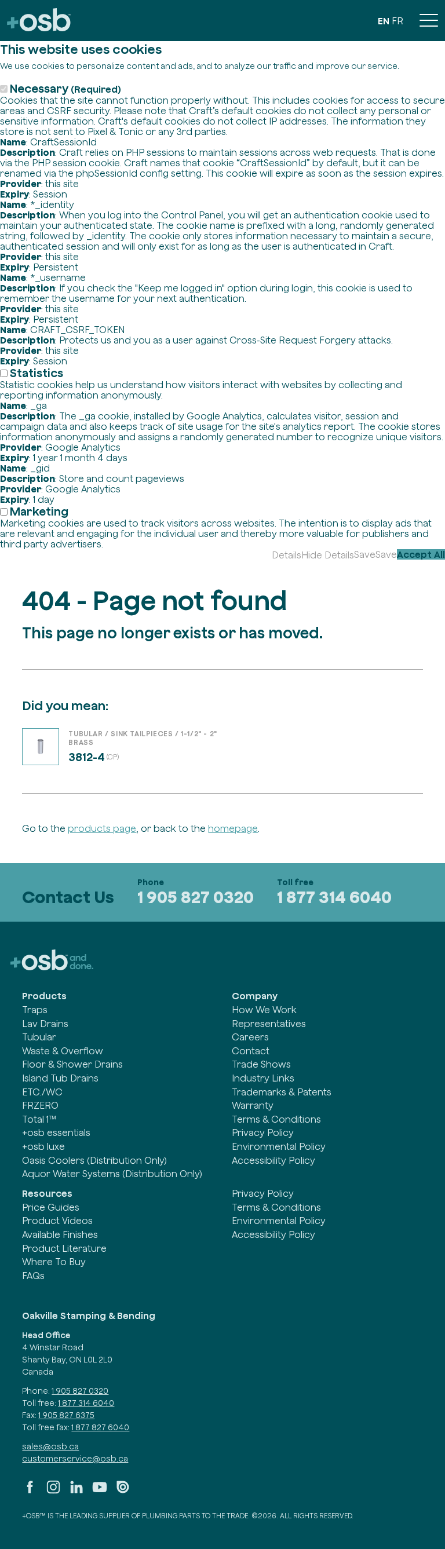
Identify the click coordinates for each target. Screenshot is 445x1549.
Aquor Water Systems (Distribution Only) (112, 1173)
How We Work (264, 1009)
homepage (233, 828)
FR (397, 21)
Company (255, 996)
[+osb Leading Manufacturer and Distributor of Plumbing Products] (39, 20)
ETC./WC (42, 1092)
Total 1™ (39, 1119)
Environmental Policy (279, 1146)
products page (102, 828)
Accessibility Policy (273, 1160)
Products (44, 996)
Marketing (39, 511)
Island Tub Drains (60, 1078)
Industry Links (263, 1078)
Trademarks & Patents (281, 1092)
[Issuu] (123, 1491)
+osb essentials (56, 1132)
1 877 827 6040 (100, 1427)
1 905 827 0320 (195, 897)
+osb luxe (43, 1146)
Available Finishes (60, 1234)
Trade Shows (261, 1064)
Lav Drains (45, 1023)
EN (383, 21)
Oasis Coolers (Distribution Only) (94, 1160)
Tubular (39, 1037)
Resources (47, 1193)
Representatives (269, 1023)
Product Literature (64, 1248)
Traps (35, 1009)
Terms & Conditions (276, 1119)
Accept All (421, 554)
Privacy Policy (263, 1132)
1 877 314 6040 (334, 897)
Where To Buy (54, 1261)
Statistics (36, 372)
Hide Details (327, 555)
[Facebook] (30, 1491)
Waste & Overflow (62, 1051)
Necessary (65, 88)
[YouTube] (100, 1491)
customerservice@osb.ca (75, 1458)
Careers (250, 1037)
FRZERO (40, 1105)
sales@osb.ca (50, 1446)
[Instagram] (53, 1491)
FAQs (33, 1275)
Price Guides (50, 1207)
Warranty (252, 1105)
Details (286, 555)
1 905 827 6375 (66, 1415)
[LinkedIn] (76, 1491)
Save (364, 554)
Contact (250, 1051)
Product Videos (57, 1220)
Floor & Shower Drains (72, 1064)
